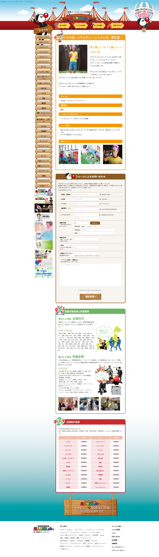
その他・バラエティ (44, 83)
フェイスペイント (43, 181)
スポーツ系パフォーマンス (44, 77)
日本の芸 (43, 88)
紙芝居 (44, 108)
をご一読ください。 (91, 290)
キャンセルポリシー (118, 547)
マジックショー (44, 62)
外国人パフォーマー (44, 166)
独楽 (43, 98)
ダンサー (43, 156)
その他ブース (44, 185)
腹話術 (44, 103)
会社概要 (114, 540)
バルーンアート (44, 42)
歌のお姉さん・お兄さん (44, 120)
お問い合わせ (116, 536)
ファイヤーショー (43, 146)
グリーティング (44, 171)
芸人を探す (63, 526)
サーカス (43, 136)
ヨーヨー (43, 67)
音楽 (43, 151)
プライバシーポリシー (86, 290)
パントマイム (44, 52)
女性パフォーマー (43, 161)
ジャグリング (44, 47)
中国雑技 (43, 131)
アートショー (44, 141)
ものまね (43, 126)
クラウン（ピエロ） (44, 37)
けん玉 (44, 93)
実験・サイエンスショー (44, 114)
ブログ (114, 533)
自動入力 (95, 223)
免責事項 (114, 543)
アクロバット (44, 57)
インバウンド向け (43, 72)
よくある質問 (116, 529)
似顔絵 (44, 176)
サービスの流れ (116, 526)
